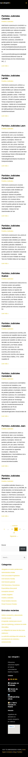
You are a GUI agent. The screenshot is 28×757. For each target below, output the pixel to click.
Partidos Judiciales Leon (13, 126)
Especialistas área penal (9, 588)
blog (14, 752)
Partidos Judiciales (7, 21)
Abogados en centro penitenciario (12, 569)
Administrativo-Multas (8, 572)
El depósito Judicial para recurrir (12, 621)
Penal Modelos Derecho (9, 601)
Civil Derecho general (8, 582)
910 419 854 (13, 679)
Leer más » (5, 66)
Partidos (19, 752)
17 (20, 529)
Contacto (9, 752)
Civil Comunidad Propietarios (11, 575)
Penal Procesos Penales (9, 604)
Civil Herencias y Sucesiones (11, 585)
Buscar (4, 545)
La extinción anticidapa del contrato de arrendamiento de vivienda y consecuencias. (13, 639)
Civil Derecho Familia (8, 579)
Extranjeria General (8, 591)
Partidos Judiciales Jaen (13, 426)
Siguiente (14, 536)
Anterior (14, 526)
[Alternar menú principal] (26, 3)
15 (12, 529)
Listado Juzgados (7, 594)
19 (14, 532)
